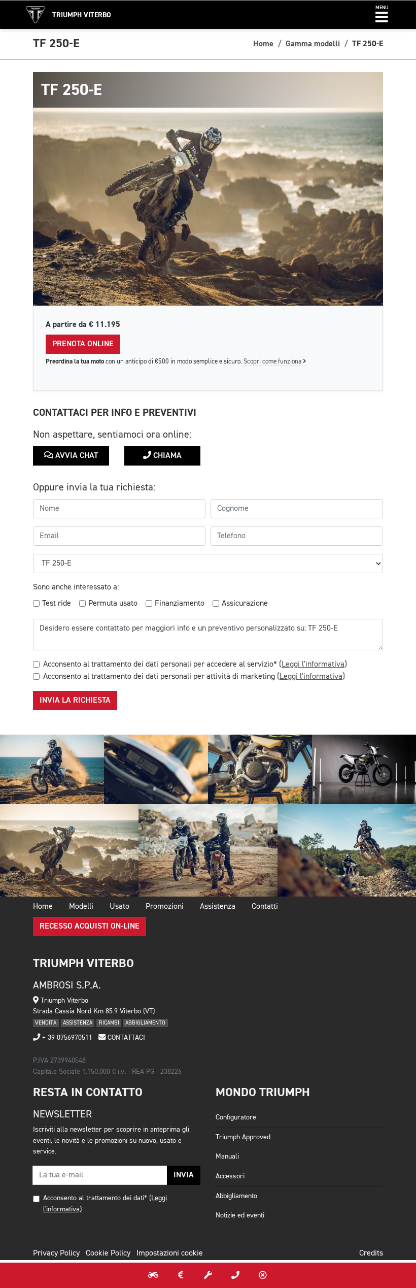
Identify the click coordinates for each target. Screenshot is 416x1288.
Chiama (166, 456)
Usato (119, 907)
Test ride (56, 604)
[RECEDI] (262, 1275)
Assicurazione (245, 604)
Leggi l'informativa (313, 664)
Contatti (265, 907)
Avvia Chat (75, 456)
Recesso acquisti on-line (90, 926)
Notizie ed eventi (240, 1215)
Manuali (227, 1156)
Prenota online (83, 344)
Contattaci (125, 1037)
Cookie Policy (108, 1253)
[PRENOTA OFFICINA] (208, 1275)
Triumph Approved (243, 1137)
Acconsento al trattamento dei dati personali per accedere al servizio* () (195, 664)
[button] (382, 14)
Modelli (81, 907)
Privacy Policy (56, 1253)
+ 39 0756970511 (66, 1037)
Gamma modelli (313, 44)
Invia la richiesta (75, 701)
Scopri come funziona (273, 361)
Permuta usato (112, 604)
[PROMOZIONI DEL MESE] (180, 1275)
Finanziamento (179, 604)
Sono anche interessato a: (76, 587)
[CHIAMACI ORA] (235, 1275)
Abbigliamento (236, 1196)
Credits (371, 1253)
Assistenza (217, 907)
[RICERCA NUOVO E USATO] (153, 1275)
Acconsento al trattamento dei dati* (95, 1198)
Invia (184, 1175)
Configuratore (236, 1117)
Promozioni (165, 907)
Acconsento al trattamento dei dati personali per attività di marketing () (194, 677)
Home (263, 44)
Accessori (230, 1176)
